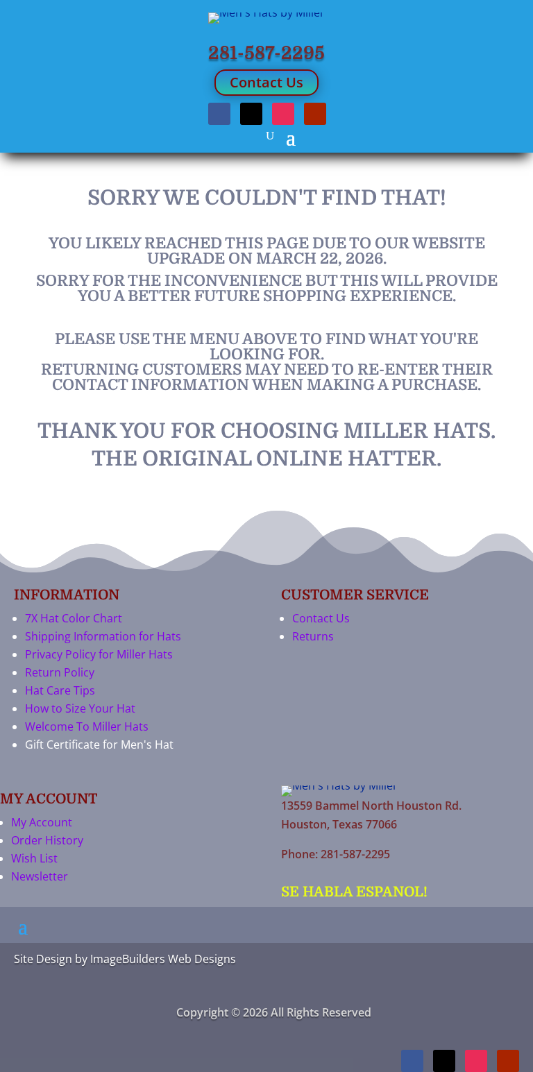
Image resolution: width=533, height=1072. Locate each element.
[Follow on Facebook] (219, 114)
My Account (41, 822)
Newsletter (39, 876)
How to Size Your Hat (80, 708)
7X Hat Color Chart (73, 618)
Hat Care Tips (60, 690)
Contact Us (266, 82)
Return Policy (59, 672)
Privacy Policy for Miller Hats (99, 654)
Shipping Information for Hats (103, 636)
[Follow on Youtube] (315, 114)
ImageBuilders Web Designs (163, 959)
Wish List (34, 858)
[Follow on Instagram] (283, 114)
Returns (313, 636)
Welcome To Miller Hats (87, 726)
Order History (47, 840)
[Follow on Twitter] (251, 114)
